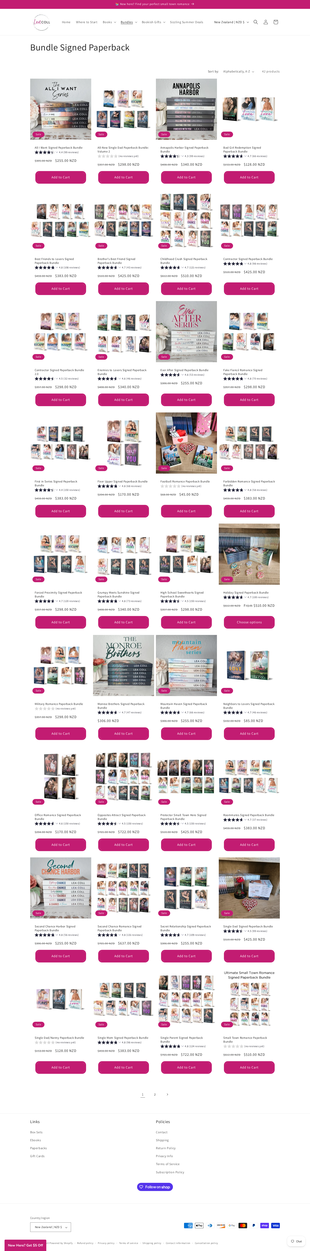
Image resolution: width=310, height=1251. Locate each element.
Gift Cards (37, 1156)
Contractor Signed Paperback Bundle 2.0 (59, 372)
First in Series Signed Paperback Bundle (56, 483)
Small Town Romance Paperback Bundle (245, 1040)
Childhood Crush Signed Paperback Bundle (183, 261)
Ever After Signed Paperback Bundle (184, 370)
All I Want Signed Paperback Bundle (58, 148)
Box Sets (36, 1132)
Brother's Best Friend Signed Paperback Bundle (116, 261)
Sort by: (213, 71)
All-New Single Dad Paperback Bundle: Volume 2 (123, 149)
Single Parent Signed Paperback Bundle (181, 1040)
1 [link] (143, 1094)
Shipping (162, 1140)
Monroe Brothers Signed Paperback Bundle (121, 706)
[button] (109, 22)
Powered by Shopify (61, 1243)
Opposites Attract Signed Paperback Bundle (121, 817)
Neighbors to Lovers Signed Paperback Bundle (249, 706)
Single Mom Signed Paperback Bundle (123, 1038)
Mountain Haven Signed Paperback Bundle (183, 706)
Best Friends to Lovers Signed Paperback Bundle (54, 261)
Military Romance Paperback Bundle (59, 704)
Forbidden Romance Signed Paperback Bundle (249, 483)
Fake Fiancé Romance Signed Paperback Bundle (243, 372)
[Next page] (167, 1094)
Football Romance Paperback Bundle (185, 481)
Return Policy (166, 1148)
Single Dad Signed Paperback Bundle (248, 926)
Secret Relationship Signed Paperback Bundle (185, 928)
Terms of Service (168, 1164)
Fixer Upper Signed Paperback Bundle (123, 481)
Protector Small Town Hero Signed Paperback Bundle (183, 817)
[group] (57, 153)
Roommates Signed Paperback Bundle (248, 815)
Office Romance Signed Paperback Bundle (58, 817)
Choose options (249, 622)
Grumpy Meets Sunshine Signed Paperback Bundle (119, 594)
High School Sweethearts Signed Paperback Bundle (182, 594)
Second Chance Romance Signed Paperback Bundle (120, 928)
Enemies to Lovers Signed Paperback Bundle (122, 372)
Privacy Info (164, 1156)
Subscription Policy (170, 1172)
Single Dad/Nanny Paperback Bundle (59, 1038)
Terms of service (128, 1243)
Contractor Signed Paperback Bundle (248, 259)
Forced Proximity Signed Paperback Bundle (58, 594)
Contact (161, 1132)
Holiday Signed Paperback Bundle (246, 592)
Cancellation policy (206, 1243)
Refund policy (85, 1243)
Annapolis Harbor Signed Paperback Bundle (184, 149)
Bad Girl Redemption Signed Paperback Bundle (242, 149)
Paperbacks (38, 1148)
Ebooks (35, 1140)
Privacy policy (106, 1243)
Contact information (178, 1243)
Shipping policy (152, 1243)
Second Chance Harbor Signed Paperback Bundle (55, 928)
